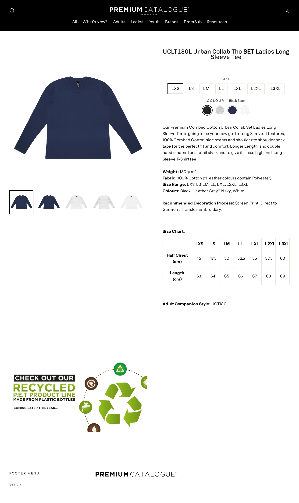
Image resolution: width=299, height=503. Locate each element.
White (245, 110)
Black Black (207, 110)
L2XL (256, 88)
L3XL (276, 88)
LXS (175, 88)
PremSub (193, 21)
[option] (78, 118)
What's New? (94, 21)
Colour (226, 100)
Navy (233, 110)
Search (15, 484)
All (74, 21)
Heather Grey (220, 110)
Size (226, 79)
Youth (154, 21)
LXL (237, 88)
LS (191, 88)
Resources (217, 21)
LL (221, 88)
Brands (171, 21)
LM (206, 88)
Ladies (137, 21)
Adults (119, 21)
